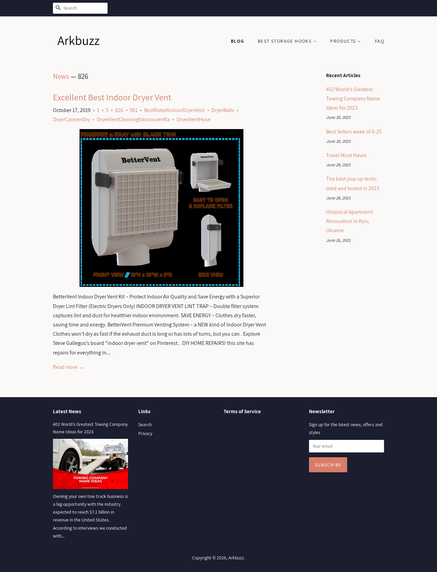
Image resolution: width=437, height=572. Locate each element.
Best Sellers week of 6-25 (354, 131)
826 (119, 110)
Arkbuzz (236, 558)
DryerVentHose (193, 119)
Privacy (145, 433)
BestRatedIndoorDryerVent (174, 110)
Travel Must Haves (346, 155)
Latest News (67, 411)
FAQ (379, 41)
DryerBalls (222, 110)
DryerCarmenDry (71, 119)
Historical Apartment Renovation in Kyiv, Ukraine (349, 221)
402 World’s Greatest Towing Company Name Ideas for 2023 (353, 98)
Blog (237, 41)
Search (145, 424)
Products (343, 41)
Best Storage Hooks (285, 41)
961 (134, 110)
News (61, 76)
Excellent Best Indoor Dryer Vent (112, 97)
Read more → (68, 367)
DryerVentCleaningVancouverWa (133, 119)
